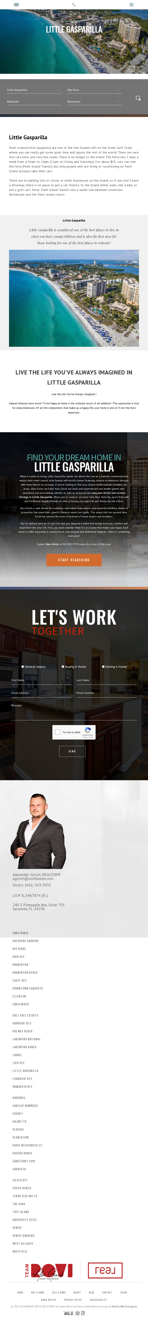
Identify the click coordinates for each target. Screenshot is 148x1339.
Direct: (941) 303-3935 (32, 885)
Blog (91, 1292)
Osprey (18, 1114)
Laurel (17, 1055)
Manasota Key (22, 1087)
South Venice (22, 1188)
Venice (17, 1228)
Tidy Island (21, 1212)
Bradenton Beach (25, 972)
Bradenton (20, 965)
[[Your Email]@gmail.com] (16, 5)
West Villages (23, 1243)
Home (20, 1292)
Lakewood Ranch (24, 1047)
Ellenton (19, 996)
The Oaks (19, 1204)
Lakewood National (27, 1039)
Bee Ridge (19, 949)
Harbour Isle (22, 1023)
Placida (18, 1129)
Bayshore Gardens (26, 941)
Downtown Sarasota (28, 988)
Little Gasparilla (25, 1071)
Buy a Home (37, 1292)
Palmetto (20, 1121)
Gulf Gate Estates (25, 1015)
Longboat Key (22, 1079)
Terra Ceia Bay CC (25, 1196)
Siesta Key (20, 1180)
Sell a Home (59, 1292)
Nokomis (19, 1098)
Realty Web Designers (124, 1306)
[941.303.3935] (74, 4)
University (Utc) (25, 1220)
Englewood (21, 1004)
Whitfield (20, 1251)
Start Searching (74, 560)
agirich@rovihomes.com (33, 878)
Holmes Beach (22, 1031)
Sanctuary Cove (24, 1161)
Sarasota (19, 1169)
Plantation (21, 1137)
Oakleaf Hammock (25, 1106)
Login (123, 1292)
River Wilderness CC (27, 1145)
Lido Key (19, 1063)
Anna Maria (21, 933)
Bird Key (19, 957)
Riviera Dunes (22, 1153)
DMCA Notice (48, 1300)
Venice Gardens (24, 1236)
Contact (107, 1292)
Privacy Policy (73, 1300)
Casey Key (20, 980)
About (77, 1292)
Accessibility (98, 1300)
